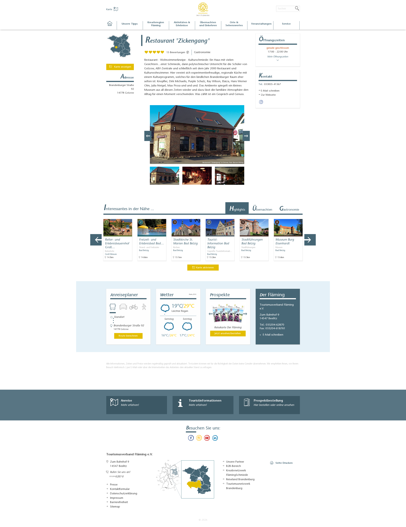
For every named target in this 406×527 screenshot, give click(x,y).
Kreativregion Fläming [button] (155, 24)
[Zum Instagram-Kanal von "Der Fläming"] (199, 439)
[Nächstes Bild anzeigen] (246, 136)
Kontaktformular (120, 489)
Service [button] (286, 24)
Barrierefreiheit (119, 502)
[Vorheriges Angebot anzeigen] (96, 239)
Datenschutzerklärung (123, 493)
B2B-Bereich (233, 466)
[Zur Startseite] (111, 25)
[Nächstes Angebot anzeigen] (310, 239)
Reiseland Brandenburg (240, 479)
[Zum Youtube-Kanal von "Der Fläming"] (207, 439)
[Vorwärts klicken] (246, 313)
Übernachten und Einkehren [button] (208, 24)
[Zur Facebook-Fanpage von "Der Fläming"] (191, 439)
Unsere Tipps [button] (130, 24)
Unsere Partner (235, 462)
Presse (114, 484)
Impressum (116, 498)
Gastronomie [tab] (289, 209)
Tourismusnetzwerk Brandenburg (238, 486)
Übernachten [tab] (262, 209)
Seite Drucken (284, 463)
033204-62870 (275, 325)
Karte (109, 9)
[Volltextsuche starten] (297, 8)
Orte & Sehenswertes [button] (234, 24)
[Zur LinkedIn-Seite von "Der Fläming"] (215, 439)
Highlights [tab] (237, 209)
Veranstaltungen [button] (261, 24)
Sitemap (115, 506)
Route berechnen (128, 336)
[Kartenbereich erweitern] (327, 216)
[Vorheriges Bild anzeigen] (147, 136)
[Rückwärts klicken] (209, 313)
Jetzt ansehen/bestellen (228, 333)
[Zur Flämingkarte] (185, 479)
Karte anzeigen (122, 67)
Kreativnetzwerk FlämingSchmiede (237, 473)
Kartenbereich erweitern (311, 216)
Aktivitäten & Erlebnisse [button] (182, 24)
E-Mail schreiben (272, 335)
